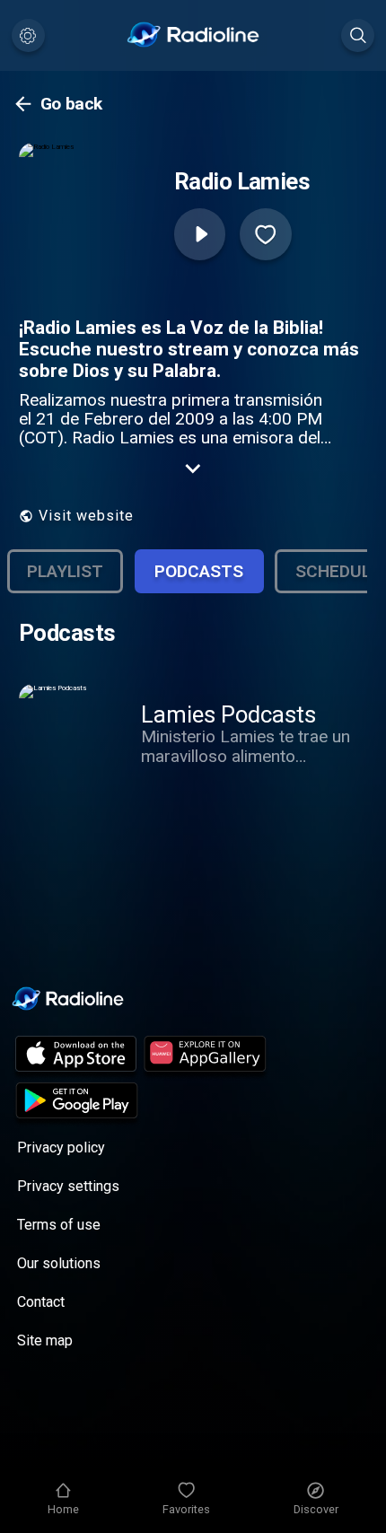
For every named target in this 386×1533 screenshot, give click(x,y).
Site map (45, 1340)
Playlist (65, 571)
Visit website (86, 515)
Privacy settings (68, 1186)
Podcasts (198, 571)
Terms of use (59, 1224)
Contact (41, 1301)
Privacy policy (61, 1147)
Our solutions (59, 1263)
